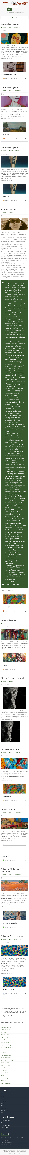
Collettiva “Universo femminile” (10, 870)
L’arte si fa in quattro (10, 24)
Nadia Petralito (5, 1068)
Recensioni (3, 1108)
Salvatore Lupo (5, 1078)
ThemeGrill (9, 1153)
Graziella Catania (5, 1075)
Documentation (19, 1153)
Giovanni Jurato (5, 1062)
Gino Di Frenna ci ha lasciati (13, 678)
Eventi (11, 27)
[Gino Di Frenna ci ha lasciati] (14, 687)
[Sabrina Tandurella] (14, 219)
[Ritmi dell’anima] (14, 629)
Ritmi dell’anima (8, 620)
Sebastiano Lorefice (6, 1083)
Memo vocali (4, 1101)
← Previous (4, 1002)
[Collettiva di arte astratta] (14, 945)
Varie (11, 681)
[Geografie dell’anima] (14, 758)
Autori (11, 212)
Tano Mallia (4, 1052)
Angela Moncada (5, 1029)
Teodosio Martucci (6, 1055)
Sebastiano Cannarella (7, 1060)
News (19, 27)
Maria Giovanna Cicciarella (8, 1040)
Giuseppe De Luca (5, 1065)
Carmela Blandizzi (5, 1042)
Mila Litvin (3, 1032)
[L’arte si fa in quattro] (14, 33)
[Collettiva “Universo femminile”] (14, 881)
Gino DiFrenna (4, 1050)
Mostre (16, 27)
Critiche (2, 1096)
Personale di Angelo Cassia (8, 1047)
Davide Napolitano (6, 1057)
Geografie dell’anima (10, 749)
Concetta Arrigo (5, 1034)
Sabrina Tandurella (9, 209)
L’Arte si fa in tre (8, 809)
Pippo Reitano (4, 1037)
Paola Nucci (4, 1070)
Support (13, 1153)
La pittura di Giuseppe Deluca (8, 1045)
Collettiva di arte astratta (12, 936)
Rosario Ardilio (5, 1073)
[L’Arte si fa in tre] (14, 819)
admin (4, 27)
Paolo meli (3, 1080)
